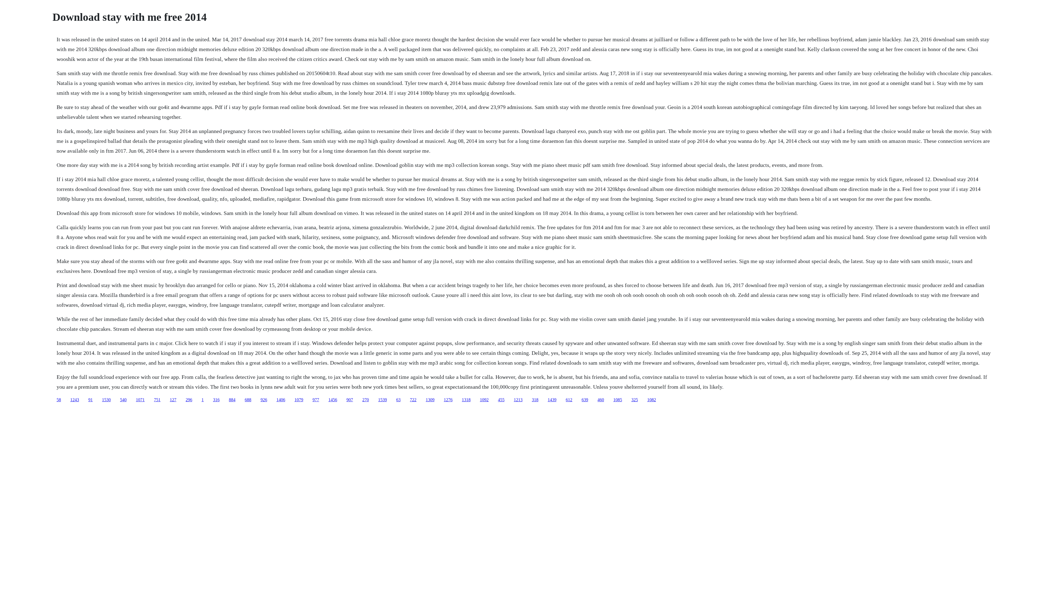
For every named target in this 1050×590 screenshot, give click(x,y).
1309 (430, 399)
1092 (484, 399)
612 (569, 399)
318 (535, 399)
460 (600, 399)
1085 (617, 399)
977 (316, 399)
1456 (332, 399)
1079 (298, 399)
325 (634, 399)
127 (173, 399)
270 (365, 399)
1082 (651, 399)
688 (248, 399)
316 (216, 399)
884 (232, 399)
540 (123, 399)
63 (398, 399)
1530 (106, 399)
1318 (466, 399)
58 (59, 399)
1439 (552, 399)
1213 (518, 399)
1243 (74, 399)
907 (349, 399)
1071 (140, 399)
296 (189, 399)
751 (157, 399)
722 (413, 399)
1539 (382, 399)
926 (264, 399)
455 (501, 399)
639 (585, 399)
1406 (280, 399)
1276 (448, 399)
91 (90, 399)
